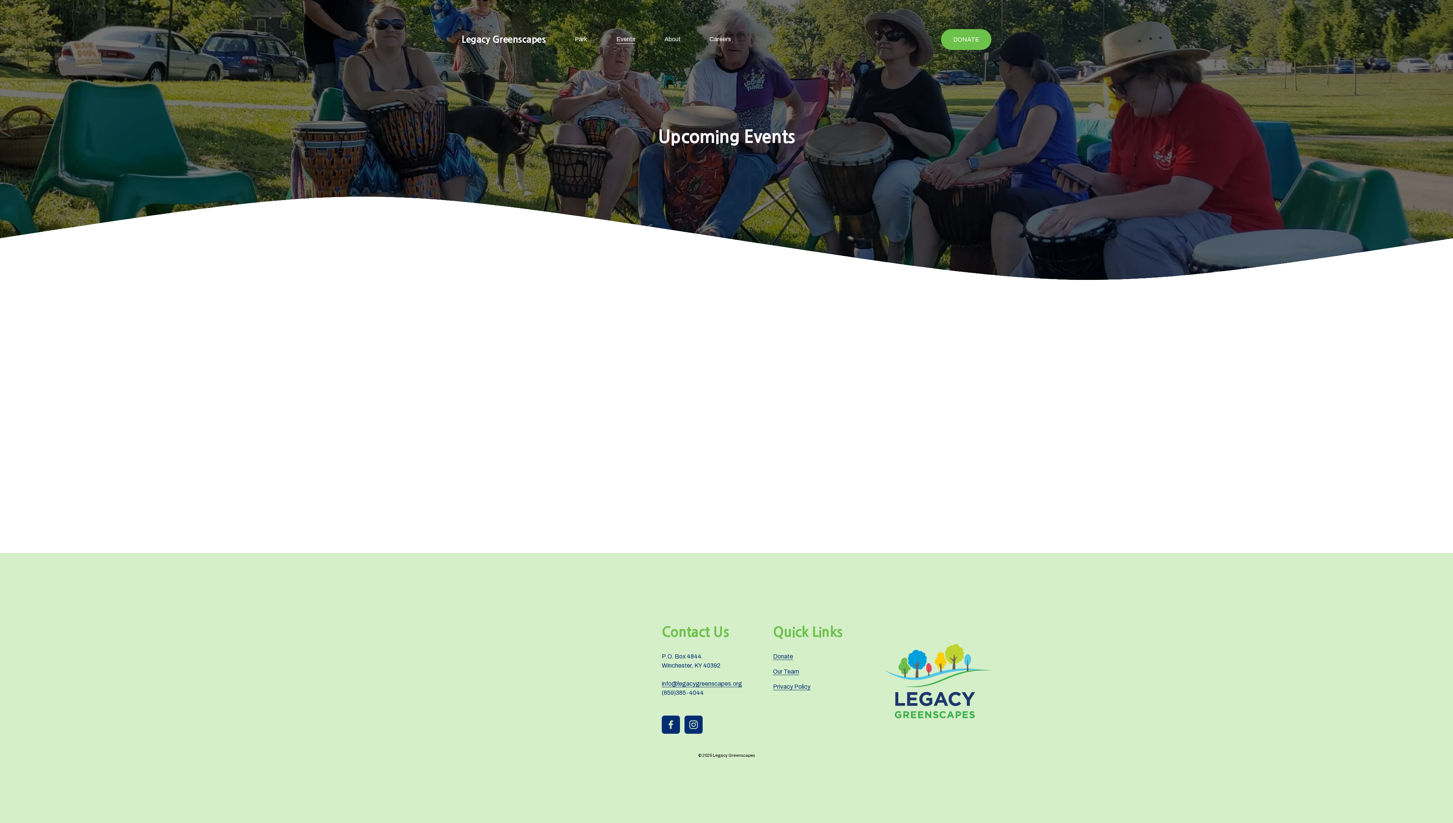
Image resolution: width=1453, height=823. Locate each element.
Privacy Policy (792, 686)
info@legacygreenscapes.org (702, 683)
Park (581, 39)
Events (625, 39)
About (672, 39)
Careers (720, 39)
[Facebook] (671, 725)
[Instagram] (693, 725)
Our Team (786, 671)
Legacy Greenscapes (504, 39)
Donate (966, 39)
